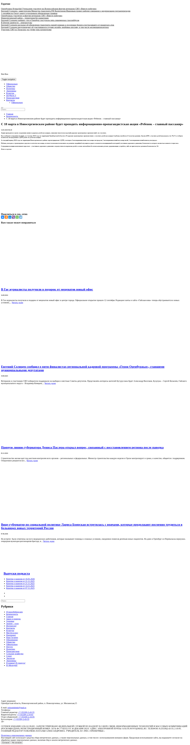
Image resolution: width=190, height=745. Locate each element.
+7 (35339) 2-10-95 (26, 717)
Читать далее (17, 302)
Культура (10, 93)
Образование (12, 640)
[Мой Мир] (9, 217)
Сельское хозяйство (14, 654)
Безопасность (12, 116)
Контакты (10, 100)
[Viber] (13, 217)
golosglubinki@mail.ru (16, 708)
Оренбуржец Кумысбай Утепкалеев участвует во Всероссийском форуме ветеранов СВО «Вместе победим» (49, 9)
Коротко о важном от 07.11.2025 (20, 588)
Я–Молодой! (11, 665)
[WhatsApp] (17, 217)
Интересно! (11, 626)
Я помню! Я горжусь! (15, 663)
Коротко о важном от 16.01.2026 (20, 579)
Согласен (5, 743)
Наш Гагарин (12, 637)
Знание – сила (12, 623)
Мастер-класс (12, 633)
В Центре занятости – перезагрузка (16, 23)
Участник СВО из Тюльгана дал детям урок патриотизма (26, 30)
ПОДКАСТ (11, 95)
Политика (10, 88)
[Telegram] (20, 217)
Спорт (9, 656)
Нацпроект (11, 635)
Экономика (11, 91)
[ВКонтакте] (2, 217)
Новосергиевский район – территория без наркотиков (25, 18)
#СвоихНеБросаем (14, 612)
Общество (10, 86)
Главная (9, 114)
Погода (9, 647)
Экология (10, 658)
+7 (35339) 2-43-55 (26, 712)
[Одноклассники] (6, 217)
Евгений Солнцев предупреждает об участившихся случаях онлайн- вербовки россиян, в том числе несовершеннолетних (55, 27)
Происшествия (12, 98)
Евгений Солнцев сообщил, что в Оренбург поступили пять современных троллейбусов (40, 20)
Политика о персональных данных (16, 735)
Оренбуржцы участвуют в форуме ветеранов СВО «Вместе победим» (31, 16)
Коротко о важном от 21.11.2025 (20, 581)
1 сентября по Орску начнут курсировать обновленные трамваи (29, 13)
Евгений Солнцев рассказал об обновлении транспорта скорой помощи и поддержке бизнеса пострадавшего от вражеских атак (57, 25)
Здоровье (10, 621)
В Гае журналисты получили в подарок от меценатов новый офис (47, 289)
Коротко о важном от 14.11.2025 (20, 586)
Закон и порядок (13, 619)
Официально (12, 84)
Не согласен (17, 743)
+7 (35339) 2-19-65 (25, 715)
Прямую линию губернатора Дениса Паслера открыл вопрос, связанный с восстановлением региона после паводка (82, 447)
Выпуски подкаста (17, 573)
